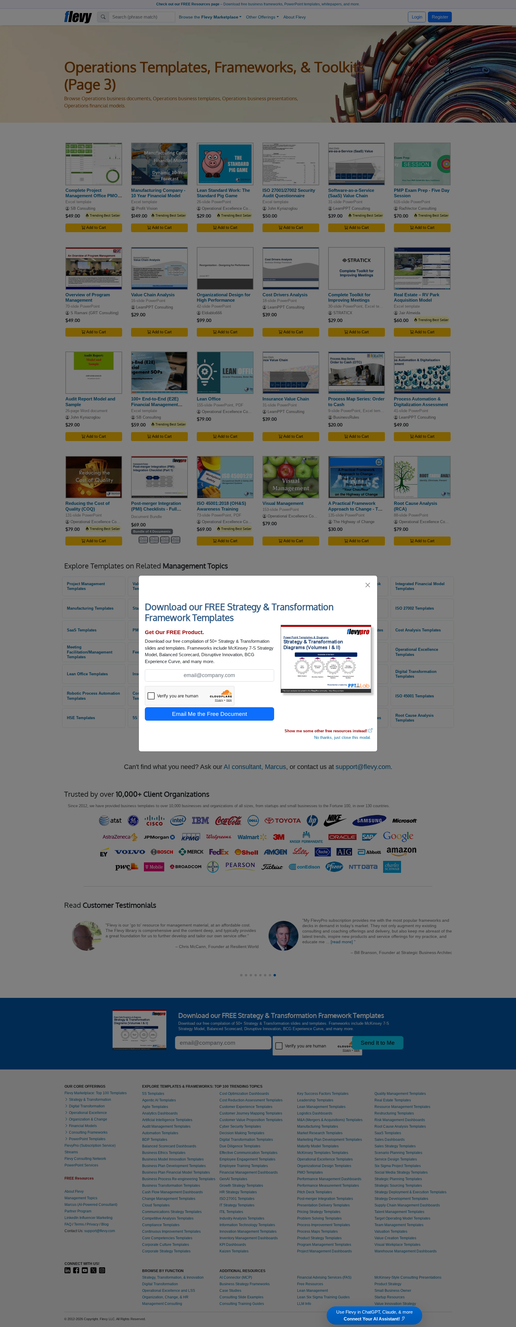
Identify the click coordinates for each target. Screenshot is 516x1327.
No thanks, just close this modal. (342, 737)
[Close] (368, 585)
